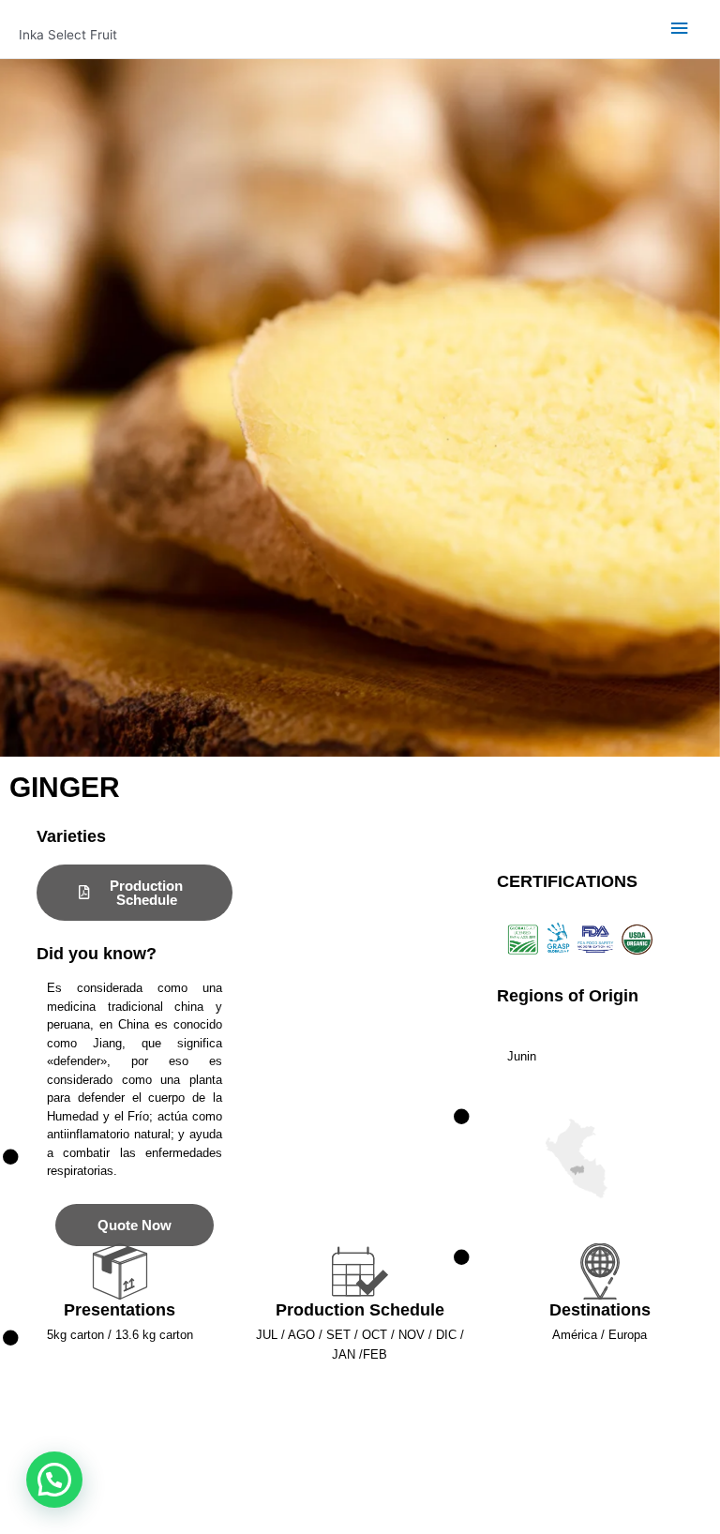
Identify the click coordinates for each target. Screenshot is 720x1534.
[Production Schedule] (360, 1271)
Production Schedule (360, 1310)
